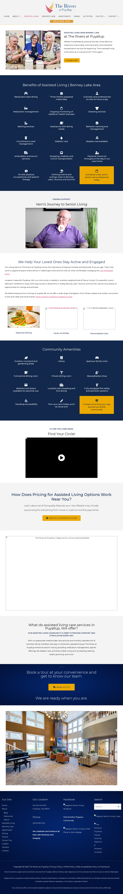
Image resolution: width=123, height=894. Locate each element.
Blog (6, 813)
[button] (61, 21)
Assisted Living (8, 823)
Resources (8, 816)
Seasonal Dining (24, 333)
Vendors (5, 847)
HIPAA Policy (69, 867)
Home (4, 805)
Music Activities (61, 333)
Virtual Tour (7, 840)
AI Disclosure (104, 867)
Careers (5, 844)
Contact (5, 851)
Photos (5, 837)
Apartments (7, 830)
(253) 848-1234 (39, 823)
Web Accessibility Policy (86, 867)
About (4, 809)
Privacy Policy (56, 867)
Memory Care (8, 827)
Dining (5, 833)
